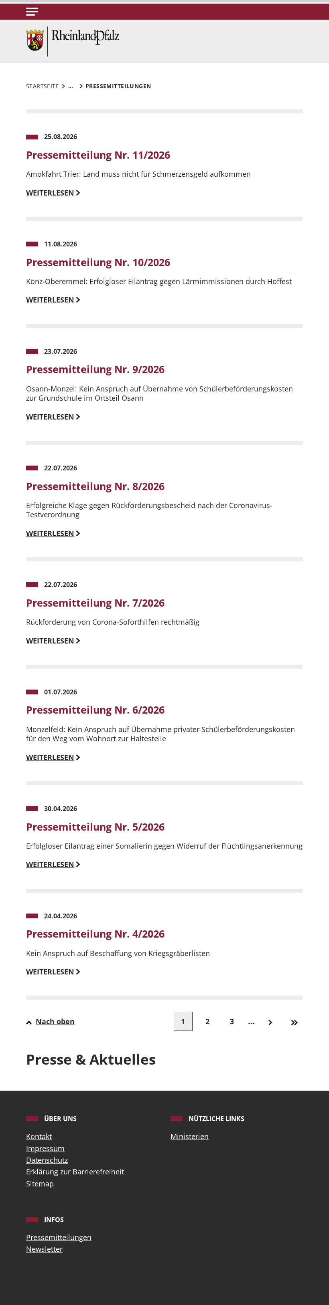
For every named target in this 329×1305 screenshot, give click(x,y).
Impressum (45, 1148)
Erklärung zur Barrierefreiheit (75, 1171)
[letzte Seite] (295, 1022)
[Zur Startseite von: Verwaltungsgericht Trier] (72, 40)
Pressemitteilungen (58, 1237)
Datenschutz (47, 1160)
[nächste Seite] (270, 1022)
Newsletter (44, 1249)
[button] (32, 12)
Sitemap (40, 1183)
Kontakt (39, 1136)
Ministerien (190, 1136)
